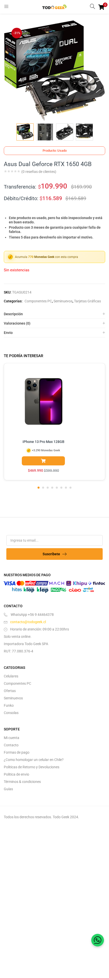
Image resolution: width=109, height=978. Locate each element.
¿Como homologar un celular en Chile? (34, 760)
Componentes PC (38, 301)
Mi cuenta (11, 738)
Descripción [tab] (13, 314)
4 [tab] (52, 488)
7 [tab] (66, 488)
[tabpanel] (54, 422)
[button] (101, 7)
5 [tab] (57, 488)
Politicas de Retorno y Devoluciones (31, 767)
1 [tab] (39, 488)
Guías (8, 789)
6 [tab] (61, 488)
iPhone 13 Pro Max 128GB (43, 442)
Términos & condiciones (22, 782)
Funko (9, 705)
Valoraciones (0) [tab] (17, 323)
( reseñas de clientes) (38, 171)
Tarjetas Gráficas (87, 301)
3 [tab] (48, 488)
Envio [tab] (8, 333)
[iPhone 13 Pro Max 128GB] (43, 402)
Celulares (11, 676)
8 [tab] (70, 488)
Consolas (11, 713)
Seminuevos (62, 301)
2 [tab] (43, 488)
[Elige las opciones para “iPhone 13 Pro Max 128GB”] (43, 460)
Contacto (11, 745)
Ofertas (10, 691)
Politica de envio (16, 774)
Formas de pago (16, 752)
